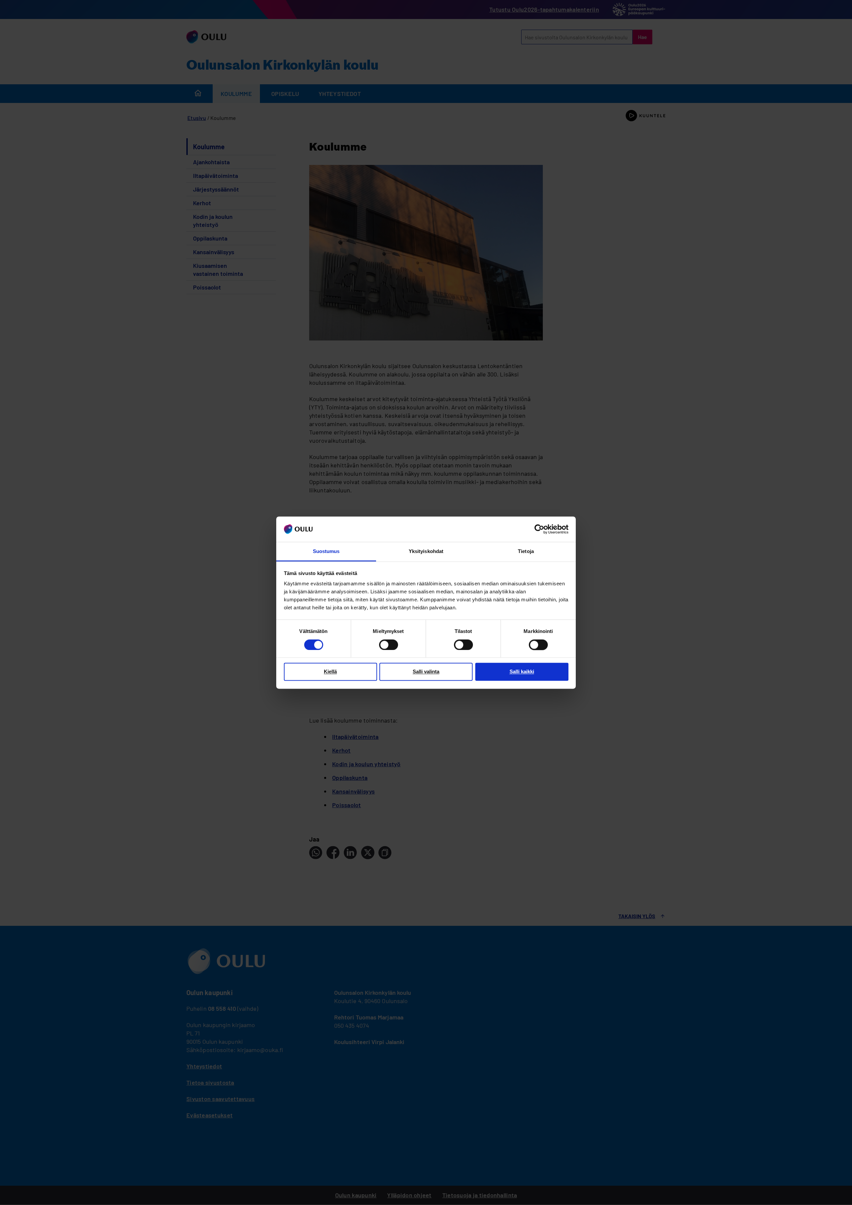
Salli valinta (426, 672)
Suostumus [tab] (326, 551)
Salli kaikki (522, 672)
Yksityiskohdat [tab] (426, 551)
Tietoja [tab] (526, 551)
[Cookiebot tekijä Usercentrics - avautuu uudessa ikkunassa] (539, 529)
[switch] (388, 644)
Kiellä (330, 672)
